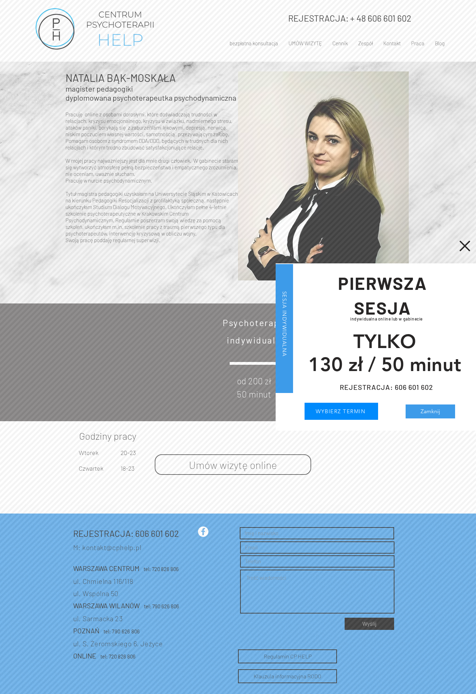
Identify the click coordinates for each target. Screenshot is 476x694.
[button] (465, 246)
